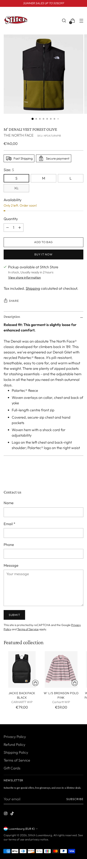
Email (9, 523)
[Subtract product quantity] (19, 228)
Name (9, 503)
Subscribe (75, 799)
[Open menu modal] (81, 21)
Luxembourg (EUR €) (21, 829)
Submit (14, 615)
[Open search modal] (64, 21)
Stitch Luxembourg (40, 835)
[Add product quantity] (7, 228)
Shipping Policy (16, 752)
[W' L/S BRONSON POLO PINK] (61, 669)
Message (11, 565)
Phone (9, 544)
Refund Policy (14, 744)
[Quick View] (35, 683)
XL (16, 188)
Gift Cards (12, 768)
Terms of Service (28, 629)
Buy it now (43, 254)
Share (14, 301)
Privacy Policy (15, 736)
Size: (9, 169)
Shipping (33, 288)
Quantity (11, 218)
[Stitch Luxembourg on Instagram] (6, 814)
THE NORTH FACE (19, 135)
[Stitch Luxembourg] (16, 20)
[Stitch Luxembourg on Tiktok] (12, 814)
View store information (24, 277)
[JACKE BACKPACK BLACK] (22, 669)
